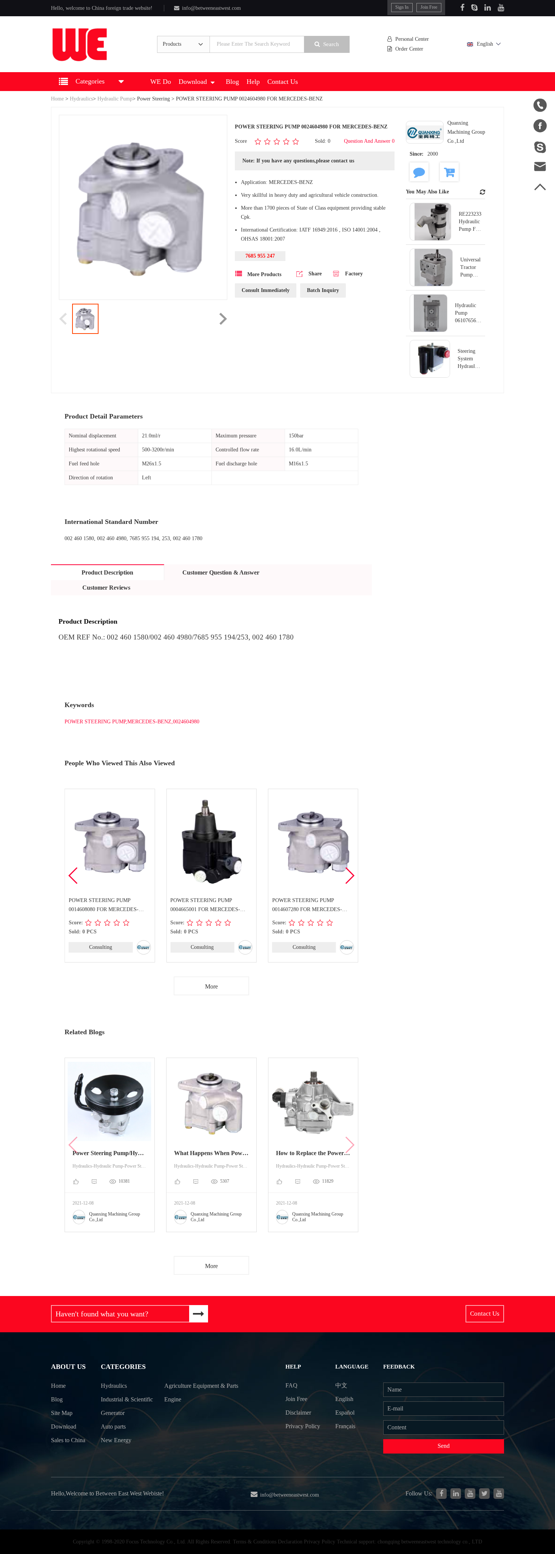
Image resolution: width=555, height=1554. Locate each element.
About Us (68, 1366)
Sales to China (68, 1440)
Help (253, 81)
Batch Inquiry (323, 290)
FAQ (291, 1385)
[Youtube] (501, 7)
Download (193, 81)
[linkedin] (455, 1493)
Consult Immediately (266, 290)
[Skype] (474, 7)
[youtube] (498, 1493)
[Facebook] (462, 7)
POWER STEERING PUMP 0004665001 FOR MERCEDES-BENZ (205, 905)
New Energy (116, 1440)
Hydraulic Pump (115, 99)
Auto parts (113, 1426)
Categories (123, 1366)
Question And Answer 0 (369, 141)
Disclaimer (298, 1412)
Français (345, 1426)
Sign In (402, 7)
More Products (263, 274)
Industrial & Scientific (127, 1399)
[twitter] (484, 1493)
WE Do (160, 81)
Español (345, 1412)
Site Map (61, 1413)
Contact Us (282, 81)
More (211, 986)
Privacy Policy (302, 1426)
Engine (172, 1399)
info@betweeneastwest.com (211, 8)
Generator (113, 1413)
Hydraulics (81, 99)
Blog (232, 81)
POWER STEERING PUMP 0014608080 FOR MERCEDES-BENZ (104, 905)
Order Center (409, 49)
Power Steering (153, 99)
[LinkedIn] (487, 7)
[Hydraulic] (470, 1493)
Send (444, 1446)
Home (57, 99)
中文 (341, 1385)
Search (331, 44)
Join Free (429, 7)
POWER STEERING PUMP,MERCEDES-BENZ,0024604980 (132, 721)
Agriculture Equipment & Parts (201, 1386)
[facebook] (441, 1493)
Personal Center (412, 39)
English (485, 44)
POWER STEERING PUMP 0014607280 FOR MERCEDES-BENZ (307, 905)
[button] (349, 875)
